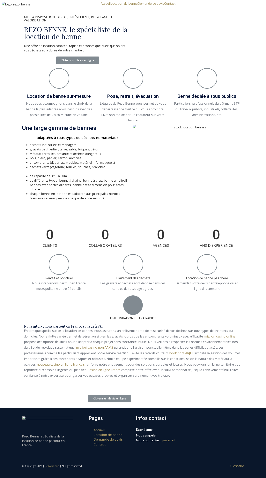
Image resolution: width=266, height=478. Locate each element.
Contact (169, 3)
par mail (168, 440)
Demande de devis (151, 3)
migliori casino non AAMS (94, 347)
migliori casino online (219, 336)
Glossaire (237, 466)
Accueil (106, 3)
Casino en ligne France (104, 370)
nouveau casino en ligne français (61, 364)
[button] (77, 60)
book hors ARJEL (181, 353)
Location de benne (124, 3)
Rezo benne (52, 466)
